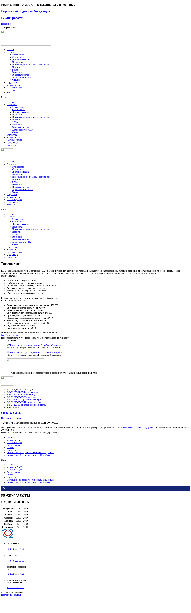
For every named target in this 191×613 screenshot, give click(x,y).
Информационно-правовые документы (31, 65)
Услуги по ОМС (14, 85)
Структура (12, 82)
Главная (10, 49)
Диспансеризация (20, 59)
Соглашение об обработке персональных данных (30, 452)
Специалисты (18, 57)
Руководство (18, 54)
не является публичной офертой (138, 427)
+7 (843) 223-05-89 (15, 561)
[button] (6, 24)
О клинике (12, 52)
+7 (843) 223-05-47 (15, 574)
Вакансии (17, 72)
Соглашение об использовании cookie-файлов (28, 455)
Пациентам (17, 62)
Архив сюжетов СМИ (22, 77)
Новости (16, 67)
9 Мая (15, 70)
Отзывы (16, 80)
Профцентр (12, 90)
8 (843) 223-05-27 (11, 412)
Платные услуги (14, 87)
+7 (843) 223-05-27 (15, 549)
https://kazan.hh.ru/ (9, 335)
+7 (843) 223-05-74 (15, 587)
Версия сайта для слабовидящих (25, 11)
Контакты (11, 92)
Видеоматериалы (20, 75)
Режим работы (12, 18)
